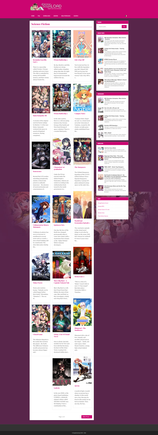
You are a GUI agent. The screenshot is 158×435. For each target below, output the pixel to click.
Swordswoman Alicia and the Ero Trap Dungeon (115, 186)
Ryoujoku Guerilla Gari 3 (39, 61)
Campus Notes (80, 113)
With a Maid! (107, 133)
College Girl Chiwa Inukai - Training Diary (114, 49)
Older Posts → (87, 416)
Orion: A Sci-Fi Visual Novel (61, 335)
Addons (55, 16)
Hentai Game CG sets (103, 209)
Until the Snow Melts (110, 148)
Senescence (37, 171)
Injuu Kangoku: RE (40, 115)
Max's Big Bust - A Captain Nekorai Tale (61, 282)
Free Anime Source (103, 216)
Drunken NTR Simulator (111, 125)
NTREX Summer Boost (110, 59)
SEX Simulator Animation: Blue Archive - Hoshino (115, 38)
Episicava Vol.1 (59, 225)
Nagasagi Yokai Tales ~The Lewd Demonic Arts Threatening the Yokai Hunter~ (114, 157)
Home (32, 16)
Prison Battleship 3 (61, 60)
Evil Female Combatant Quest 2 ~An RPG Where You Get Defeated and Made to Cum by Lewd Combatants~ (115, 176)
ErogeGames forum (103, 203)
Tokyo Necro (37, 283)
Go (124, 26)
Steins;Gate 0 (79, 276)
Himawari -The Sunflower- (80, 329)
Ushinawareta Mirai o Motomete (41, 226)
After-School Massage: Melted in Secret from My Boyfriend (115, 80)
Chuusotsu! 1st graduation (59, 168)
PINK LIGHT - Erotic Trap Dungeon (114, 167)
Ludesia (57, 388)
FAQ (39, 16)
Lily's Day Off (79, 60)
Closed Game (38, 334)
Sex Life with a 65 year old (111, 108)
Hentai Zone (101, 212)
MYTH (77, 386)
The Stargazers (80, 167)
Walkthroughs (65, 16)
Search (76, 16)
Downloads (46, 16)
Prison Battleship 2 (61, 113)
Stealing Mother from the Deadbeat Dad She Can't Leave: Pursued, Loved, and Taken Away (115, 70)
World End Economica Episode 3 (82, 222)
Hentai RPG (101, 206)
